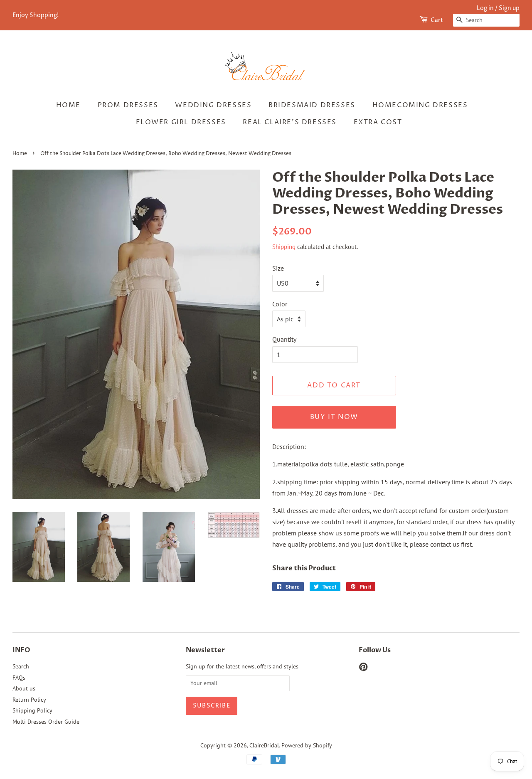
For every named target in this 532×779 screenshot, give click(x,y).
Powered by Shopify (306, 745)
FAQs (18, 677)
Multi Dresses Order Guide (45, 721)
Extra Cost (378, 122)
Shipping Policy (32, 710)
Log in (485, 8)
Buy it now (334, 417)
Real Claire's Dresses (290, 122)
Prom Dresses (128, 105)
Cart (437, 20)
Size (278, 268)
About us (23, 688)
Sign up (509, 8)
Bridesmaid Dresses (311, 105)
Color (279, 304)
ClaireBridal (264, 745)
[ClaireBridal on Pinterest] (363, 668)
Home (68, 105)
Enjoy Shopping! (35, 15)
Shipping (284, 247)
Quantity (284, 339)
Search (20, 666)
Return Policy (29, 699)
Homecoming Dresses (420, 105)
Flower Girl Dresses (181, 122)
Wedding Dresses (213, 105)
